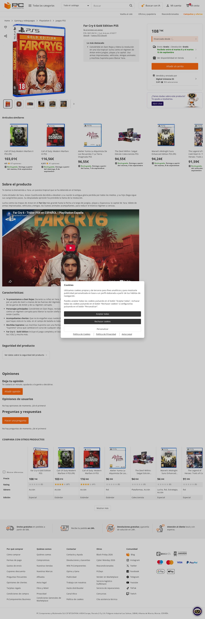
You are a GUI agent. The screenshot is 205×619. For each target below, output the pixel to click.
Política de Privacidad (106, 334)
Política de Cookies (81, 334)
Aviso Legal (127, 334)
